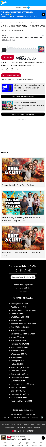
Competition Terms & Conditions (16, 417)
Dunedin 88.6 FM (18, 391)
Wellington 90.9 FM (19, 360)
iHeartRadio (23, 291)
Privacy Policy (16, 415)
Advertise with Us (23, 288)
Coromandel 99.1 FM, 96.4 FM (23, 310)
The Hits (12, 424)
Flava (38, 424)
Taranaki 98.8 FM (18, 340)
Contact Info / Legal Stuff (23, 285)
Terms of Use (29, 415)
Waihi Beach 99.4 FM (20, 317)
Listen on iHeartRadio (23, 438)
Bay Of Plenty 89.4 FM (20, 327)
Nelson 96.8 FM (17, 364)
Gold (43, 424)
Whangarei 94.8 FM (19, 303)
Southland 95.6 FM (19, 397)
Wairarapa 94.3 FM (19, 354)
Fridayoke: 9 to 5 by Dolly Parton (23, 172)
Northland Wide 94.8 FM (21, 401)
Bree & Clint (23, 23)
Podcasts (34, 23)
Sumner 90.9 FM (18, 381)
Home (3, 23)
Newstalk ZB (5, 424)
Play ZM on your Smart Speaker (23, 90)
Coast (33, 424)
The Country (37, 427)
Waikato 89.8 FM (18, 320)
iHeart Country (9, 427)
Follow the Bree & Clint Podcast (23, 108)
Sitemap (35, 417)
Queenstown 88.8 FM (20, 394)
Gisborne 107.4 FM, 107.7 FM (23, 334)
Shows (12, 23)
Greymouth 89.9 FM (19, 374)
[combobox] (17, 69)
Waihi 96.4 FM (17, 313)
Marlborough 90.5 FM (20, 367)
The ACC (20, 424)
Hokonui (29, 427)
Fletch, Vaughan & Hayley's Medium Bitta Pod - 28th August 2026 (23, 206)
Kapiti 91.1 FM (16, 357)
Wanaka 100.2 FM (18, 387)
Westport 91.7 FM (18, 370)
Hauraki (26, 424)
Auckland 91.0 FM (18, 307)
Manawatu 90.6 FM (19, 350)
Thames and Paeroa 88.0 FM (23, 323)
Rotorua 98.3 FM (18, 330)
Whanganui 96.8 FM (19, 347)
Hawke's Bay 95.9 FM (20, 344)
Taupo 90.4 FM (17, 337)
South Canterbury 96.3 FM (22, 384)
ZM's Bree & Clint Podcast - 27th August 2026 (23, 241)
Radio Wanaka (20, 427)
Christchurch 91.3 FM (20, 377)
